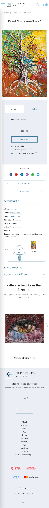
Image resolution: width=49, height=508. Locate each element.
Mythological (15, 212)
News (24, 435)
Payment (24, 438)
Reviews (24, 448)
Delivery (24, 442)
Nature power (16, 216)
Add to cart (24, 139)
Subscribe (24, 411)
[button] (37, 4)
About (24, 422)
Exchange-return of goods (24, 455)
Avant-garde (14, 209)
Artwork (15, 109)
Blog (24, 432)
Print (34, 109)
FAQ (24, 445)
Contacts (24, 451)
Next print (24, 191)
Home (6, 12)
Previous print (24, 183)
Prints (16, 12)
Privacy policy (24, 488)
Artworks (24, 425)
